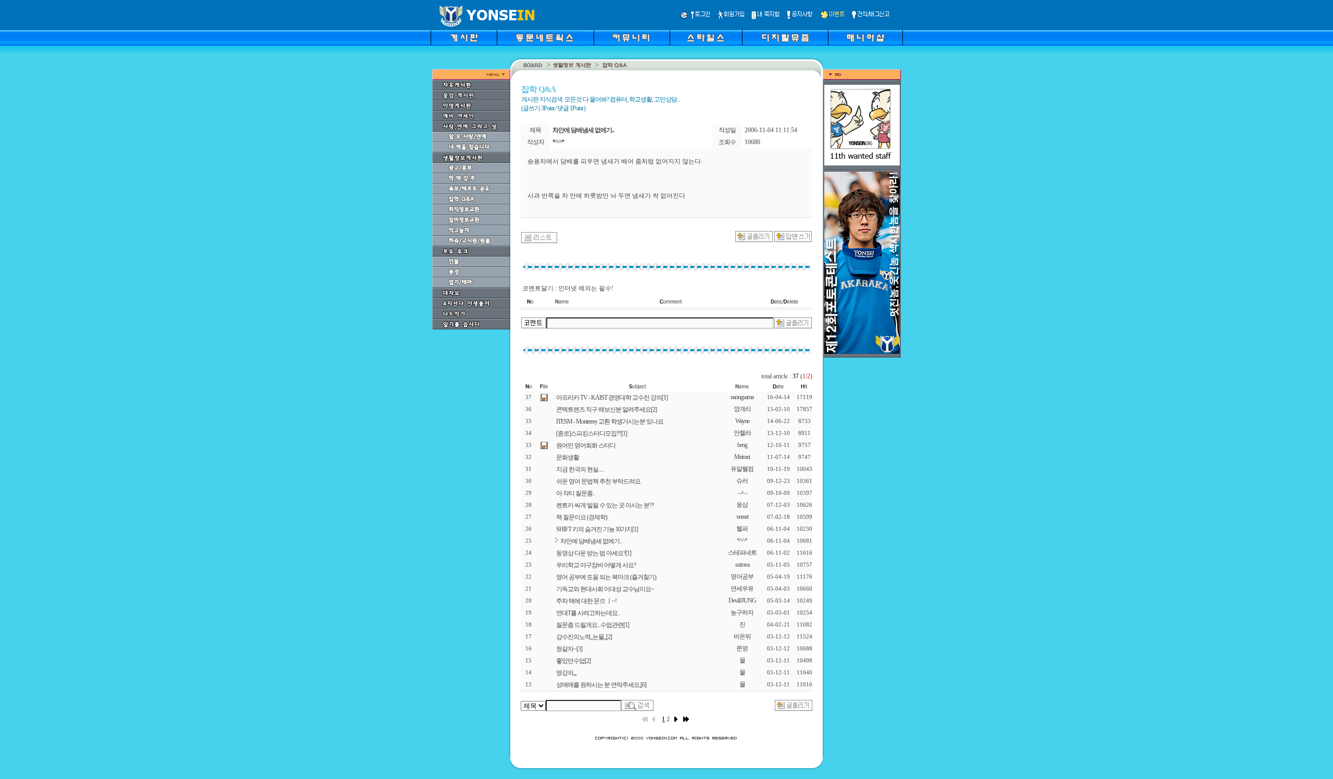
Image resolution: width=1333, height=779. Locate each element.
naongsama (742, 397)
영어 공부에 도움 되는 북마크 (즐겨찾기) (606, 577)
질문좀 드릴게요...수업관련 (592, 625)
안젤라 (742, 433)
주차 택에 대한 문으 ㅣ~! (586, 601)
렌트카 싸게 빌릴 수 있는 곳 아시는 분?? (604, 505)
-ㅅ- (742, 492)
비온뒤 (742, 636)
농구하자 (742, 612)
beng (742, 445)
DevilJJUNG (742, 600)
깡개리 (742, 409)
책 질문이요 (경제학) (581, 517)
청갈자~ (569, 649)
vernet (742, 516)
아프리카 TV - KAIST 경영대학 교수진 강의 (612, 397)
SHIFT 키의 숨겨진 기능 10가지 (597, 529)
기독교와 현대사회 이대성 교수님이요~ (605, 589)
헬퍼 (742, 528)
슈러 (742, 480)
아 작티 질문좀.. (575, 493)
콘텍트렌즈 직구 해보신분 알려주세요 (606, 409)
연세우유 (742, 588)
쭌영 (742, 648)
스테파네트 (742, 552)
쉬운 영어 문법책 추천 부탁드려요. (599, 481)
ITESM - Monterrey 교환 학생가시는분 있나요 (609, 421)
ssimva (742, 564)
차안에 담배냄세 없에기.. (591, 541)
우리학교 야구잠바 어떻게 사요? (596, 565)
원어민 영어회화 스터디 (585, 445)
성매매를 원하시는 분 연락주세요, (601, 684)
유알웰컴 (742, 468)
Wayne (742, 421)
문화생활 (567, 457)
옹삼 (742, 504)
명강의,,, (566, 672)
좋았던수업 (573, 661)
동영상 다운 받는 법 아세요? (593, 553)
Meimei (742, 457)
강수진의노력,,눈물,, (584, 637)
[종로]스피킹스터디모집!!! (591, 433)
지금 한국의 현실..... (579, 469)
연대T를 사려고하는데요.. (588, 613)
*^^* (742, 540)
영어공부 (742, 576)
